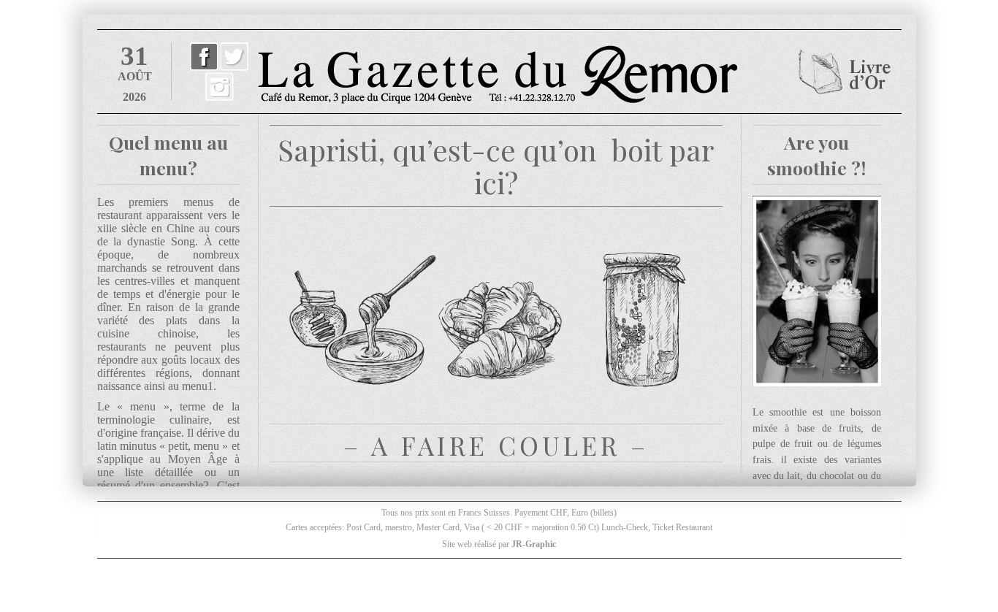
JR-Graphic (533, 544)
